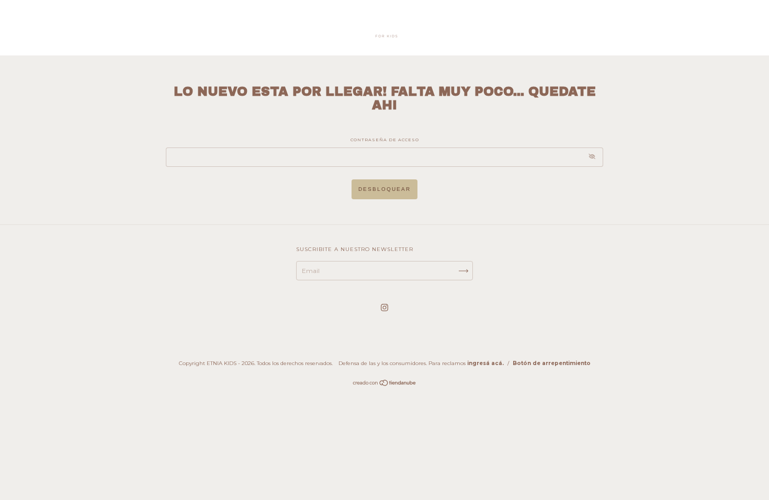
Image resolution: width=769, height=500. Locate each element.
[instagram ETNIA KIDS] (384, 307)
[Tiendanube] (384, 384)
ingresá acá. (485, 363)
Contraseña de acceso (384, 139)
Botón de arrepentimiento (552, 363)
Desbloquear (384, 189)
